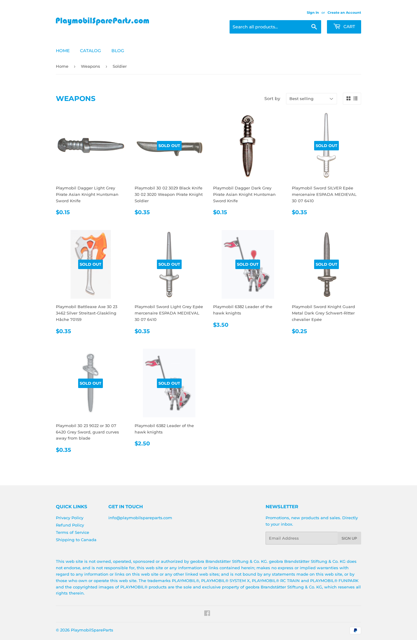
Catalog (90, 50)
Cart (348, 26)
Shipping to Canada (76, 539)
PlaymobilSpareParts (92, 629)
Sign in (313, 12)
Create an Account (344, 12)
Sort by (272, 98)
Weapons (90, 66)
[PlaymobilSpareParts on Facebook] (207, 614)
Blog (117, 50)
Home (63, 50)
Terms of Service (72, 532)
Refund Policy (70, 525)
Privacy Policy (69, 517)
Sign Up (349, 538)
